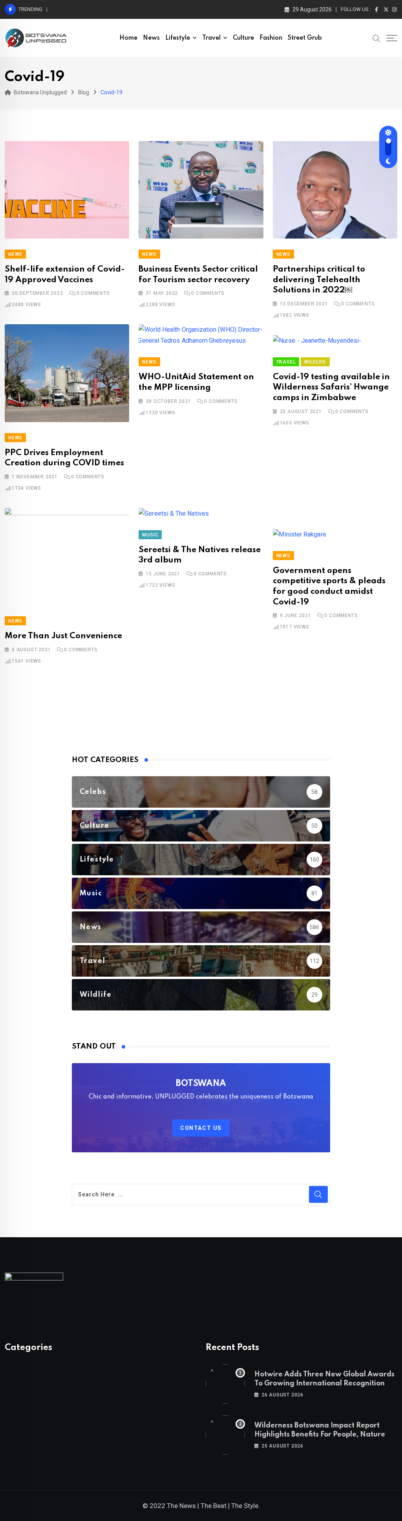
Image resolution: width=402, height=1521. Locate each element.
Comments (93, 293)
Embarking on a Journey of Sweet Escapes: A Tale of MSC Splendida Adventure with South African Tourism (180, 9)
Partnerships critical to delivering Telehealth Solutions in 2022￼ (319, 279)
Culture (243, 38)
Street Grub (305, 38)
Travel (211, 38)
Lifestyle (177, 38)
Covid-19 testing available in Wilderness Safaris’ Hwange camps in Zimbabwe (331, 387)
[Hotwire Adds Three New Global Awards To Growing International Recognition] (225, 1383)
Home (128, 38)
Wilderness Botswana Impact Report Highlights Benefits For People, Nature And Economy (319, 1434)
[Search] (376, 37)
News (151, 38)
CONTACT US (201, 1128)
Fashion (270, 38)
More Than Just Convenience (63, 636)
